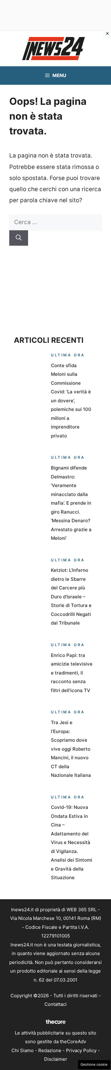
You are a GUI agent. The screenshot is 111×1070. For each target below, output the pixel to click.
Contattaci (55, 1004)
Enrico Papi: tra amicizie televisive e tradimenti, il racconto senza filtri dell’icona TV (71, 672)
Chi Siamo (22, 1050)
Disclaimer (55, 1059)
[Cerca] (18, 238)
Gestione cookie (94, 1064)
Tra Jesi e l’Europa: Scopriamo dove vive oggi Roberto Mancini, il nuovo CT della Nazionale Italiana (71, 748)
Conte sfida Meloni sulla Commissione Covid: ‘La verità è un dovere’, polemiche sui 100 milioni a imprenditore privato (71, 401)
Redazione (49, 1050)
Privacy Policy (81, 1050)
